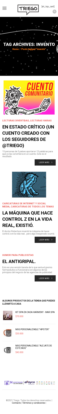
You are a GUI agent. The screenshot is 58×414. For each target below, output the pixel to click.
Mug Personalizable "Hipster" (32, 329)
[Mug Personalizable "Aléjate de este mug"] (7, 349)
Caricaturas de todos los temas (32, 206)
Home (15, 49)
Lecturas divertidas (15, 120)
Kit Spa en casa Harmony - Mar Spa (35, 312)
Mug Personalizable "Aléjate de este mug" (33, 346)
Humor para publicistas (18, 255)
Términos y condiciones (33, 403)
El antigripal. (19, 261)
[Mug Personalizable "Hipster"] (7, 332)
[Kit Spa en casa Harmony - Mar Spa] (7, 315)
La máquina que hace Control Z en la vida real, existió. (27, 219)
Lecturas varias (41, 120)
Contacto (16, 403)
